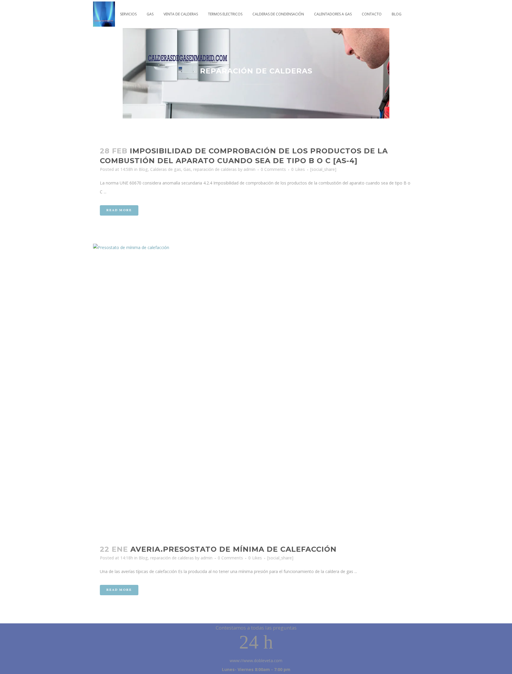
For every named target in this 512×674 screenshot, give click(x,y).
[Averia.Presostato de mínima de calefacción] (256, 390)
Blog (143, 169)
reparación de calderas (215, 169)
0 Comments (273, 169)
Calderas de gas (165, 169)
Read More (119, 210)
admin (249, 169)
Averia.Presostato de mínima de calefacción (233, 549)
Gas (187, 169)
